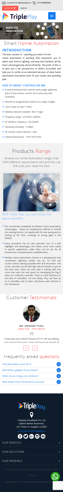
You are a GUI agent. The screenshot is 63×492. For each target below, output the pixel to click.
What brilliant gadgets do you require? (20, 370)
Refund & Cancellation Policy (45, 469)
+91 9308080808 (43, 2)
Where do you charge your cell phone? (20, 376)
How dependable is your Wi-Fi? (16, 364)
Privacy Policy (10, 469)
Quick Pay (9, 8)
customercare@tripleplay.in (18, 2)
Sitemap (32, 475)
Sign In (24, 8)
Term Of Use (24, 469)
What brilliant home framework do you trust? (23, 381)
